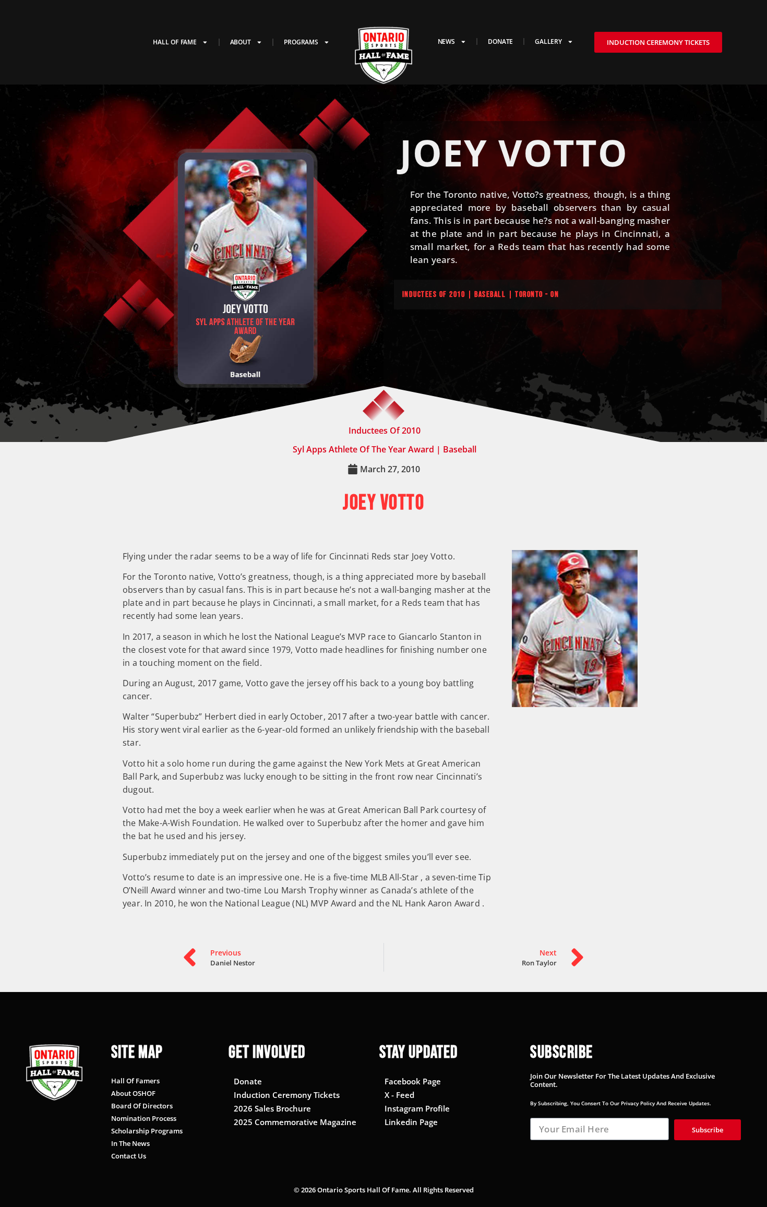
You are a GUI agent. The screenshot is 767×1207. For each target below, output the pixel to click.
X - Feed (399, 1095)
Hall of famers (135, 1080)
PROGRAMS (301, 42)
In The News (130, 1143)
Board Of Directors (142, 1105)
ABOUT (240, 42)
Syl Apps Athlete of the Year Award (363, 449)
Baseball (459, 449)
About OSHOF (133, 1093)
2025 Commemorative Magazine (295, 1122)
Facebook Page (413, 1081)
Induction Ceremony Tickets (287, 1095)
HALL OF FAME (175, 42)
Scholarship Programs (147, 1131)
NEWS (446, 41)
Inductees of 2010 (433, 295)
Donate (248, 1081)
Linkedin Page (411, 1122)
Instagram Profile (417, 1108)
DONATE (500, 41)
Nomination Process (143, 1118)
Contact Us (128, 1156)
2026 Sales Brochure (272, 1108)
